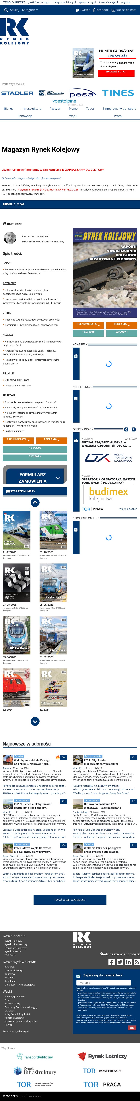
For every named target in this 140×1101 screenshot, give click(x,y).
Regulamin (10, 981)
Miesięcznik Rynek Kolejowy (20, 984)
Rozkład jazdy (12, 1003)
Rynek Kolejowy (13, 940)
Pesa (7, 1000)
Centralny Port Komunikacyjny (21, 1007)
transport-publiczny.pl (64, 2)
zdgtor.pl (126, 2)
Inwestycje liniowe (15, 996)
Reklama (9, 977)
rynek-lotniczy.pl (87, 2)
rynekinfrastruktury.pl (39, 2)
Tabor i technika (93, 756)
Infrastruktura (31, 109)
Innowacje (25, 116)
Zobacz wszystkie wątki (16, 1031)
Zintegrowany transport (119, 109)
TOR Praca (10, 955)
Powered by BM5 (34, 1096)
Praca (118, 116)
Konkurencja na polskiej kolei (21, 1021)
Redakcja (10, 974)
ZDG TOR (10, 966)
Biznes (8, 109)
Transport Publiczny (16, 948)
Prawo (73, 109)
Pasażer (55, 109)
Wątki (73, 116)
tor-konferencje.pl (108, 2)
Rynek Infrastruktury (16, 944)
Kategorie (29, 10)
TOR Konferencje (14, 970)
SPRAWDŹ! (117, 55)
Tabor (90, 109)
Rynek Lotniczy (13, 951)
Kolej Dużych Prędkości (17, 1014)
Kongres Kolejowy (14, 1017)
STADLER (9, 1010)
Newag (8, 1024)
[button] (126, 434)
